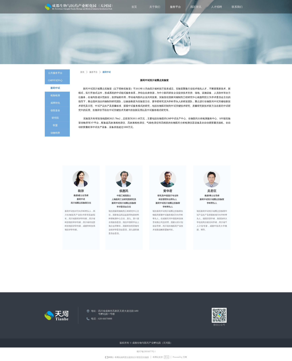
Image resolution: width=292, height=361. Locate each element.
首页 (82, 72)
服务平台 (93, 72)
